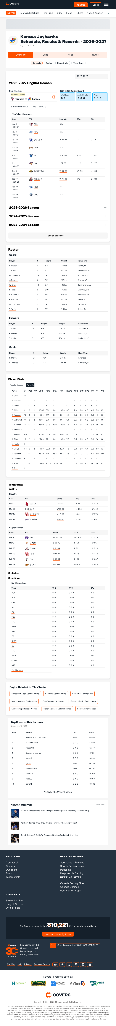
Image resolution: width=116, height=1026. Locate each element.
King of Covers (14, 904)
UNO (36, 195)
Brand (9, 873)
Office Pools (13, 907)
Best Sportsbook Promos (53, 701)
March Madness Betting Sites (24, 701)
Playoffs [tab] (30, 385)
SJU (31, 504)
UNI (35, 163)
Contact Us (12, 862)
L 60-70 (56, 543)
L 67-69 (63, 163)
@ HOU (33, 514)
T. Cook (12, 270)
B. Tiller (15, 439)
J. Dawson (13, 280)
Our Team (11, 869)
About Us (13, 856)
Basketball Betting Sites (82, 694)
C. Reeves (13, 363)
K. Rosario (13, 299)
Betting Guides (72, 856)
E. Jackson (16, 415)
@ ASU (33, 543)
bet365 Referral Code (86, 709)
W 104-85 (57, 537)
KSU (32, 537)
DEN (36, 148)
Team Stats (78, 63)
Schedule (37, 63)
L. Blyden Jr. (14, 265)
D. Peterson (16, 453)
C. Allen (15, 468)
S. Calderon (16, 458)
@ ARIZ (33, 548)
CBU (30, 509)
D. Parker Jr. (14, 294)
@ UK (36, 140)
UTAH (13, 655)
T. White (12, 309)
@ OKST (33, 565)
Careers (10, 866)
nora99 (29, 779)
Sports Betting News (72, 866)
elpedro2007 (31, 768)
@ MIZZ (37, 171)
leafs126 (29, 774)
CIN (31, 559)
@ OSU (37, 179)
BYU (13, 607)
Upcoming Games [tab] (19, 107)
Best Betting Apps (70, 890)
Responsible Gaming (72, 873)
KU (12, 646)
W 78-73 (60, 519)
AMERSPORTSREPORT (36, 737)
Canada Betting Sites (72, 883)
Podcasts (65, 869)
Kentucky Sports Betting (55, 694)
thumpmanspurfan (33, 753)
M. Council (16, 425)
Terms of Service (42, 964)
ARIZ (13, 665)
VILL (36, 155)
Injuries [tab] (95, 54)
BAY (13, 631)
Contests (13, 894)
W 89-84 (63, 140)
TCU (32, 519)
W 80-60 (63, 171)
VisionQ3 (30, 748)
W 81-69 (56, 564)
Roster (49, 63)
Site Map (11, 964)
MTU (36, 132)
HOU (32, 554)
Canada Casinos (69, 886)
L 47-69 (60, 514)
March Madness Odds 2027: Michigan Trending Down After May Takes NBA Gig (55, 810)
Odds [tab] (45, 54)
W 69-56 (56, 554)
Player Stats (62, 63)
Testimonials (13, 876)
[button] (105, 82)
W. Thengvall (14, 304)
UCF (13, 593)
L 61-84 (56, 548)
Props (69, 13)
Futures (79, 13)
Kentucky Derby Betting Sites (83, 701)
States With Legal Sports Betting (25, 694)
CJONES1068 (32, 743)
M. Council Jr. (15, 275)
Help (20, 964)
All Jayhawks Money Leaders (58, 792)
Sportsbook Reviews (72, 862)
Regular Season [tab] (16, 385)
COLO (14, 660)
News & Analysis (95, 13)
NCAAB (11, 13)
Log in (96, 4)
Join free (81, 4)
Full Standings (17, 670)
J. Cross (12, 328)
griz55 (28, 763)
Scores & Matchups (29, 13)
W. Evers (12, 285)
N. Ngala (12, 290)
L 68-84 (56, 559)
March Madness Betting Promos (57, 709)
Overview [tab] (21, 54)
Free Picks (48, 13)
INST (36, 187)
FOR (36, 124)
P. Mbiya (13, 358)
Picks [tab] (70, 54)
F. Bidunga (16, 434)
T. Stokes (13, 338)
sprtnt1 (29, 784)
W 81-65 (63, 155)
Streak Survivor (15, 900)
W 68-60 (60, 509)
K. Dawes (13, 333)
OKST (13, 641)
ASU (13, 651)
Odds (59, 13)
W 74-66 (63, 179)
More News (100, 804)
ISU (12, 612)
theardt (29, 758)
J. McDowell (17, 420)
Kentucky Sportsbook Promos (24, 709)
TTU (13, 622)
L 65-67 (60, 503)
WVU (13, 626)
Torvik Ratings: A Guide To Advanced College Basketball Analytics (49, 835)
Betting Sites (70, 877)
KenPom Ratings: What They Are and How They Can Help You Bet (49, 823)
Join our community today (58, 934)
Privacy (28, 964)
